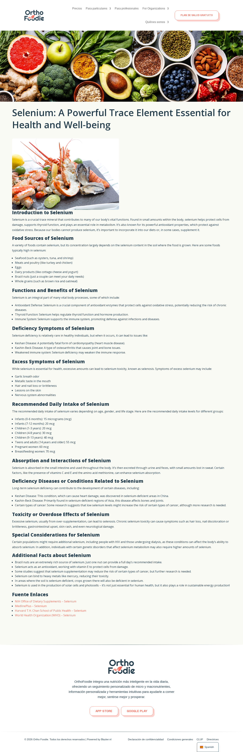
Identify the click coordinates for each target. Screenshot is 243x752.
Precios (77, 8)
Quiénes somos (155, 22)
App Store (104, 711)
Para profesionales (127, 8)
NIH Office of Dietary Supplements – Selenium (45, 601)
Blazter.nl (106, 739)
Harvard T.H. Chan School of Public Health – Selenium (50, 611)
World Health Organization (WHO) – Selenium (45, 615)
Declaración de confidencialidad (146, 739)
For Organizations (153, 8)
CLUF (200, 739)
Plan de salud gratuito (197, 15)
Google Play (137, 711)
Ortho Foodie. (41, 739)
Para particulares (96, 8)
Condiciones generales (180, 739)
